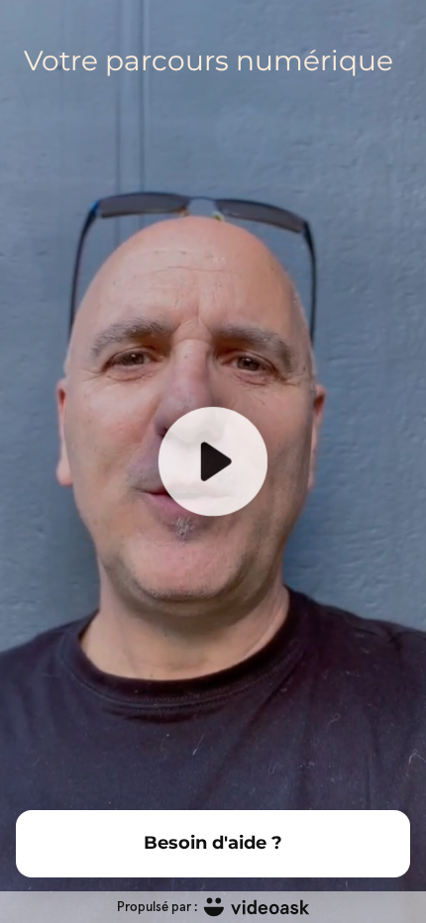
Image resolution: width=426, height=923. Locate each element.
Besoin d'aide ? (213, 843)
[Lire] (213, 461)
